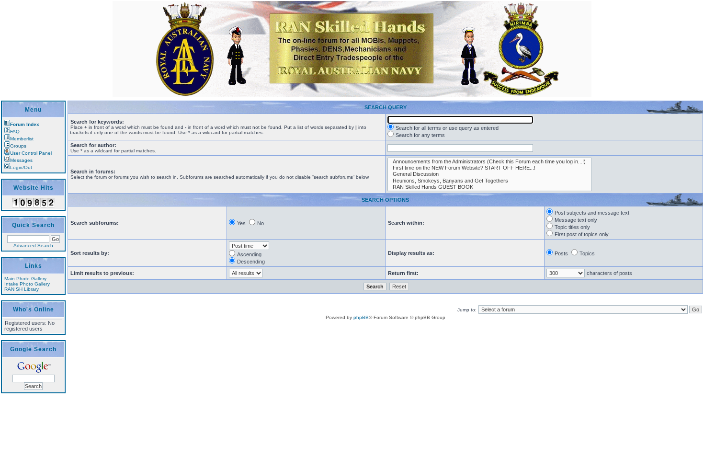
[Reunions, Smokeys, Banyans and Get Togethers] (489, 181)
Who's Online (33, 309)
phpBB (361, 317)
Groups (18, 146)
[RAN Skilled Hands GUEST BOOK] (489, 187)
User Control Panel (31, 153)
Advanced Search (33, 245)
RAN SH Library (21, 289)
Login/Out (21, 167)
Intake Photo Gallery (27, 283)
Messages (21, 160)
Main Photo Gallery (25, 278)
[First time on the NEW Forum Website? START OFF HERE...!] (489, 168)
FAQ (15, 131)
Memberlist (22, 138)
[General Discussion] (489, 174)
